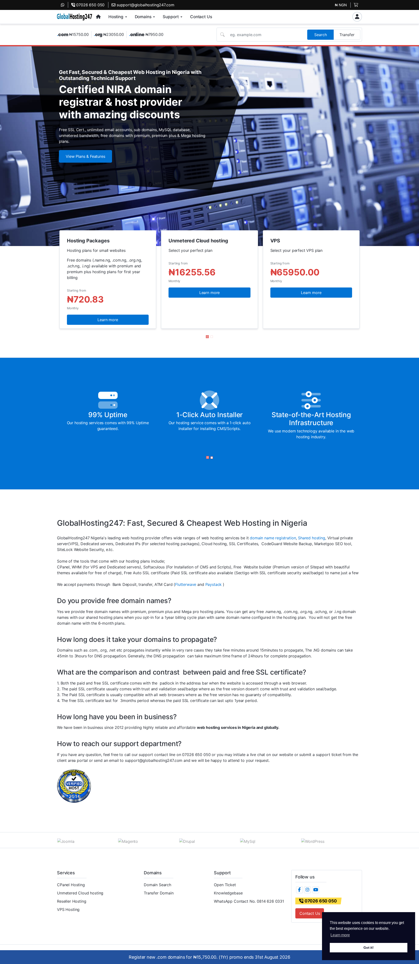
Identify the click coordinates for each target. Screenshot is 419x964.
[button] (207, 336)
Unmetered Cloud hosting (80, 893)
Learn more (107, 319)
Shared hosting (311, 537)
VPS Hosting (68, 909)
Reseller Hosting (71, 901)
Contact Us (309, 913)
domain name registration (273, 537)
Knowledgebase (228, 893)
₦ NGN (341, 5)
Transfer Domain (159, 893)
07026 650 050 (90, 4)
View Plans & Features (85, 156)
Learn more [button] (340, 935)
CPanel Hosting (71, 884)
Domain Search (157, 884)
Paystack (214, 584)
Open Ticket (225, 884)
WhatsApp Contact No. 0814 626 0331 (249, 901)
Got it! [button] (368, 947)
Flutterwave (185, 584)
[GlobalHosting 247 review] (74, 785)
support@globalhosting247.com (144, 4)
